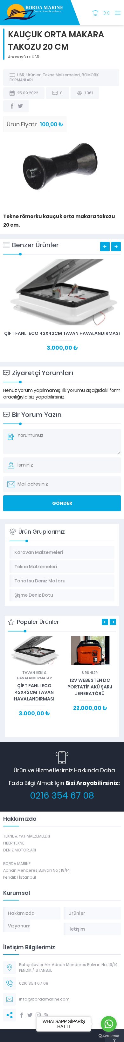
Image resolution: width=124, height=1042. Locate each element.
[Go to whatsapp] (109, 1024)
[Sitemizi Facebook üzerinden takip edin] (21, 1015)
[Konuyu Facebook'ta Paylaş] (12, 106)
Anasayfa (18, 57)
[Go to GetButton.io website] (109, 1036)
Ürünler (33, 75)
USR (35, 57)
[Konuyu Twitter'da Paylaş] (20, 106)
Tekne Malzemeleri (61, 75)
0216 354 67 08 (62, 795)
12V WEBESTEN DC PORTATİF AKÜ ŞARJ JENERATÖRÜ (89, 687)
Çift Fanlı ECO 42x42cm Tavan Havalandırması (62, 333)
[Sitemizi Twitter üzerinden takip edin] (29, 1015)
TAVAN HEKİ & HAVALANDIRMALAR (34, 675)
